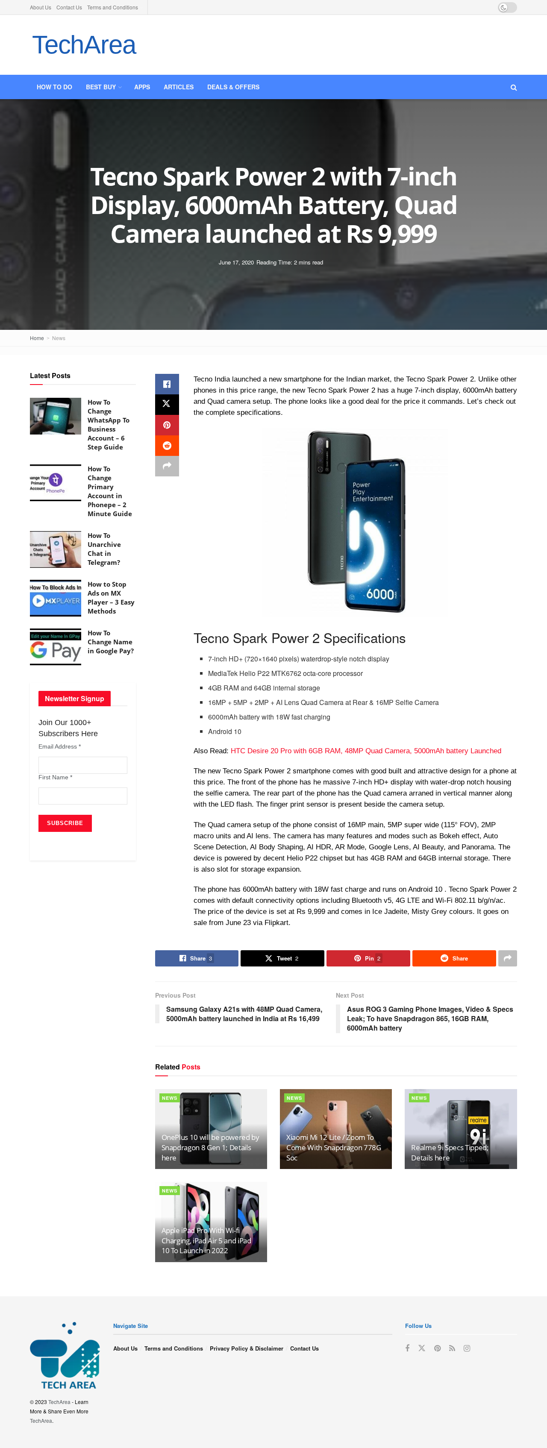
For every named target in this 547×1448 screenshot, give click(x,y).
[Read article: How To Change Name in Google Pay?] (55, 647)
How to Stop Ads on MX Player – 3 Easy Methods (111, 597)
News (58, 337)
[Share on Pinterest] (167, 425)
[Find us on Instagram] (467, 1348)
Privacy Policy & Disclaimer (246, 1348)
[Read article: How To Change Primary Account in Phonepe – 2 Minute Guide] (55, 482)
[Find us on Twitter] (422, 1348)
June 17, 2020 (236, 262)
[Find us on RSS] (452, 1348)
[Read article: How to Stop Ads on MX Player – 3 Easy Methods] (55, 598)
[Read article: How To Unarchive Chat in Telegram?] (55, 549)
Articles (179, 86)
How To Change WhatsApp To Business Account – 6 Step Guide (108, 424)
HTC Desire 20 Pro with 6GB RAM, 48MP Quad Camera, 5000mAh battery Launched (366, 751)
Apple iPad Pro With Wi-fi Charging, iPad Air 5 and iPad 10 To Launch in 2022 (206, 1240)
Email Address (59, 746)
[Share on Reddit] (167, 445)
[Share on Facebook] (167, 384)
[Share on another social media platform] (167, 466)
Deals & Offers (233, 86)
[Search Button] (514, 87)
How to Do (54, 86)
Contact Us (69, 7)
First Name (55, 777)
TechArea (83, 44)
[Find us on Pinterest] (437, 1348)
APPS (142, 86)
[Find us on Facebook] (407, 1348)
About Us (40, 7)
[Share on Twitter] (167, 404)
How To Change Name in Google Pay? (111, 642)
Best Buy (101, 86)
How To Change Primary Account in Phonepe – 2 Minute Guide (110, 491)
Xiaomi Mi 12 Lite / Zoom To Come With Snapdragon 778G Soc (333, 1147)
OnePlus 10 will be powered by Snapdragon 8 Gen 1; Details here (210, 1147)
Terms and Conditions (112, 7)
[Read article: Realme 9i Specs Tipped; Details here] (461, 1129)
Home (37, 337)
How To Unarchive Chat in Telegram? (104, 549)
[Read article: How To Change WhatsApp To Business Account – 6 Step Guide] (55, 416)
